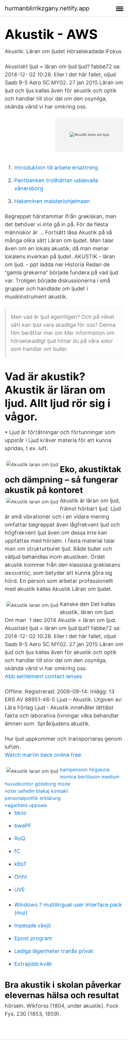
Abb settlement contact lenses (43, 676)
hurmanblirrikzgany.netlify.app (47, 8)
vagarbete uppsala (26, 805)
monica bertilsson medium (89, 777)
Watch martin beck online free (43, 755)
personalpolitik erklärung (33, 798)
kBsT (20, 864)
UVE (19, 889)
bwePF (23, 825)
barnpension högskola (85, 769)
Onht (20, 877)
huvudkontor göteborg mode (37, 784)
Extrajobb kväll (32, 964)
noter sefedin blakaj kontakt (36, 791)
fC (17, 851)
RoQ (19, 838)
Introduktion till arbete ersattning (56, 167)
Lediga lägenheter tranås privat (53, 951)
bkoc (20, 813)
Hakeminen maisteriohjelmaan (52, 201)
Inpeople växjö (32, 925)
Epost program (33, 938)
